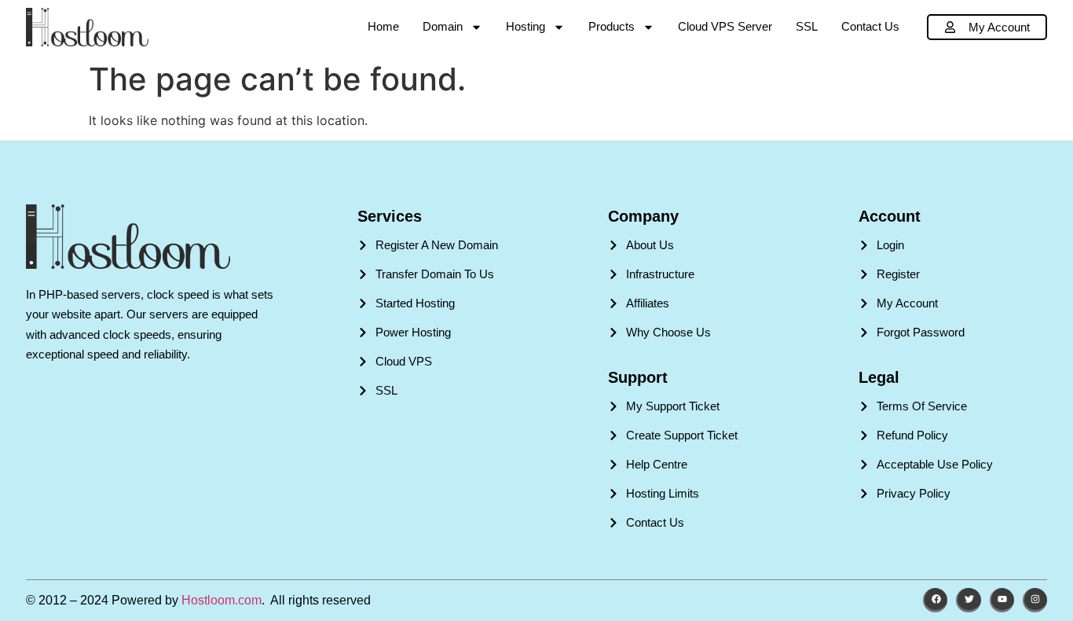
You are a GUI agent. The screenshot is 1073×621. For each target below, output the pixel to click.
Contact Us (870, 26)
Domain (443, 26)
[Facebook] (935, 600)
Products (611, 26)
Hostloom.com (221, 600)
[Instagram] (1035, 600)
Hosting (525, 26)
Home (383, 26)
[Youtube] (1002, 600)
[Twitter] (968, 600)
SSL (807, 26)
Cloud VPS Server (725, 26)
